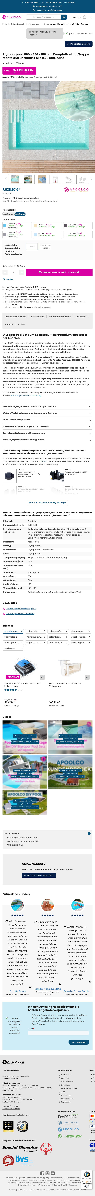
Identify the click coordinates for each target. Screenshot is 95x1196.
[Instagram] (47, 1173)
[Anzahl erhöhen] (21, 272)
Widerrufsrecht (67, 1081)
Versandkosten (56, 1178)
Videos (21, 324)
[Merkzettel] (79, 17)
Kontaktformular (22, 1115)
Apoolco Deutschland (11, 1109)
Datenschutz (66, 1095)
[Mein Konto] (74, 17)
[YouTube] (52, 1173)
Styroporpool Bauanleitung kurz (21, 608)
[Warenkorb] (84, 17)
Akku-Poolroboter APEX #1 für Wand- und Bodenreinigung (22, 684)
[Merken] (42, 677)
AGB (63, 1092)
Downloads (81, 316)
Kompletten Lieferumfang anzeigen (47, 502)
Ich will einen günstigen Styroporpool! (39, 875)
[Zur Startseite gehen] (11, 17)
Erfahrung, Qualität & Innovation (22, 837)
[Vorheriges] (6, 179)
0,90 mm (20, 214)
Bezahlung (65, 1085)
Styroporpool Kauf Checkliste (20, 613)
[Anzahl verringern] (5, 272)
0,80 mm (8, 214)
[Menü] (90, 17)
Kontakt (42, 461)
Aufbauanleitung (15, 845)
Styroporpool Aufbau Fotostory (26, 395)
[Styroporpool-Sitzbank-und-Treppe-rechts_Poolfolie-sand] (48, 127)
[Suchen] (64, 17)
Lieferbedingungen (69, 1088)
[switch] (86, 1186)
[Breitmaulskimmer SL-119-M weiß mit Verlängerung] (69, 667)
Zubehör (9, 324)
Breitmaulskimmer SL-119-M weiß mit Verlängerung (65, 684)
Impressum (66, 1102)
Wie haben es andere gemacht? (22, 841)
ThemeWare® (80, 1190)
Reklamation (66, 1075)
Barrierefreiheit (67, 1098)
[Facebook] (42, 1173)
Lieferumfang (37, 316)
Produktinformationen (60, 316)
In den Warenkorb (69, 272)
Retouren (65, 1078)
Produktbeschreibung (15, 316)
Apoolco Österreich (10, 1106)
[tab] (13, 631)
